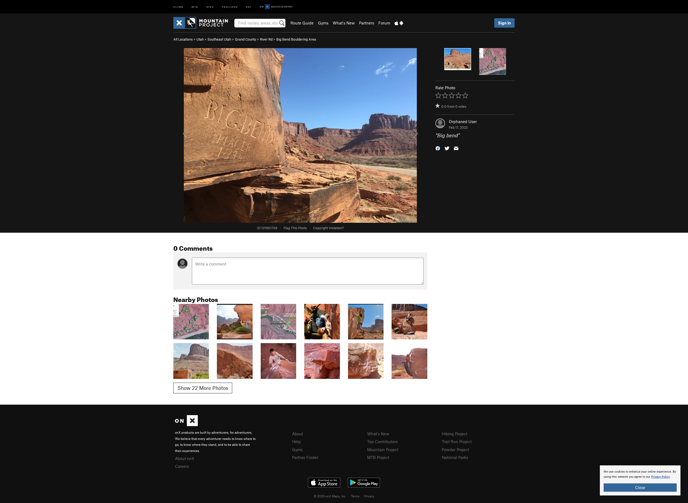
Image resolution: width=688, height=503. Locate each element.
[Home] (203, 23)
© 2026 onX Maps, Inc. (330, 496)
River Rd (266, 39)
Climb (178, 6)
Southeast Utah (219, 39)
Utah (200, 39)
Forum (384, 22)
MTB (195, 6)
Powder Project (455, 449)
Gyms (323, 22)
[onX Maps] (186, 424)
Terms (355, 496)
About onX (184, 458)
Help (296, 441)
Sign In (504, 22)
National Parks (455, 457)
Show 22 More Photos (202, 388)
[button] (437, 148)
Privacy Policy (660, 477)
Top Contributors (382, 441)
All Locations (183, 39)
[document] (640, 480)
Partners (366, 22)
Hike (210, 6)
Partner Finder (305, 457)
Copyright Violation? (328, 228)
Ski (249, 6)
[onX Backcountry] (276, 7)
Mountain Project (382, 449)
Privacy (369, 496)
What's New (344, 22)
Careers (182, 466)
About (297, 433)
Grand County (245, 39)
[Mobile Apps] (399, 22)
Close (640, 487)
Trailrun (230, 6)
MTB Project (378, 457)
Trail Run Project (457, 441)
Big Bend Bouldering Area (296, 39)
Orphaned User (463, 121)
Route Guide (302, 22)
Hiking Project (454, 433)
